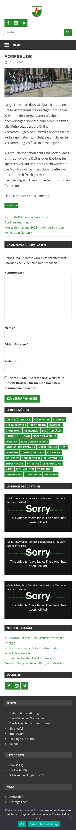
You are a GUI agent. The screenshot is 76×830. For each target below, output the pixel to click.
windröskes (14, 474)
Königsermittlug (44, 436)
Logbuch (12, 441)
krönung (12, 436)
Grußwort (13, 430)
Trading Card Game (22, 739)
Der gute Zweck (16, 425)
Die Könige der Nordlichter (27, 718)
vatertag (33, 463)
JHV (44, 430)
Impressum (17, 734)
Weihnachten (25, 469)
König (26, 436)
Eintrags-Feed (18, 802)
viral (9, 469)
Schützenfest (31, 458)
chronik (25, 419)
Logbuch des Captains (20, 447)
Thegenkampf (15, 463)
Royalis (39, 452)
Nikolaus (12, 452)
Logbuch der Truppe (34, 441)
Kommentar (14, 272)
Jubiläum (55, 430)
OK (22, 824)
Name (10, 327)
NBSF (64, 447)
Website (10, 361)
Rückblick (53, 452)
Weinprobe (44, 469)
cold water (42, 419)
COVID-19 (11, 205)
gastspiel (55, 425)
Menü (16, 45)
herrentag (31, 430)
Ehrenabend (38, 425)
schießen (12, 458)
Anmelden (16, 797)
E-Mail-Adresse (16, 344)
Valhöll (14, 744)
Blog (12, 765)
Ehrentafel (16, 728)
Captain (11, 419)
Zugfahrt (51, 474)
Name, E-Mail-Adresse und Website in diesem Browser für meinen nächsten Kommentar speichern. (34, 383)
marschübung (47, 447)
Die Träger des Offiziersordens (29, 723)
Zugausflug (33, 474)
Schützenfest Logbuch (24, 775)
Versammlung (52, 463)
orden (26, 452)
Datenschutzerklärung (24, 713)
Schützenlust (53, 458)
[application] (38, 513)
